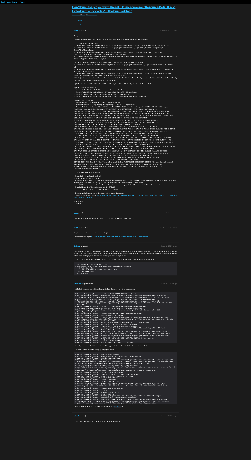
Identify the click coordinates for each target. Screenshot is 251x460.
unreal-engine (80, 16)
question (80, 20)
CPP (80, 24)
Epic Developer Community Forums (13, 2)
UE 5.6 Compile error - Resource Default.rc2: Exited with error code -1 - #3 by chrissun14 (120, 237)
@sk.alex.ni (117, 406)
